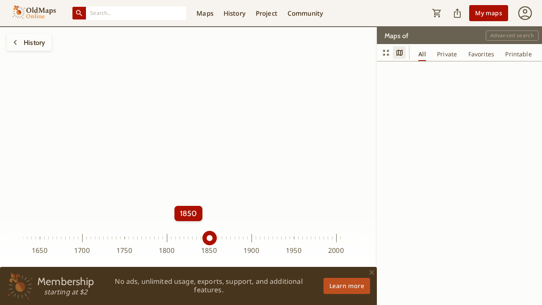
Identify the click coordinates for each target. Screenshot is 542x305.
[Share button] (457, 13)
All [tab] (422, 54)
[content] (385, 52)
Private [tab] (447, 54)
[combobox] (136, 13)
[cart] (437, 13)
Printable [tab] (518, 54)
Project (266, 13)
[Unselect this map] (15, 42)
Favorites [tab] (481, 54)
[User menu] (525, 13)
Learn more (346, 286)
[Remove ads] (371, 272)
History (235, 13)
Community (305, 13)
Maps (204, 13)
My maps (488, 13)
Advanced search (512, 35)
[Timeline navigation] (188, 201)
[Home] (34, 13)
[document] (399, 52)
